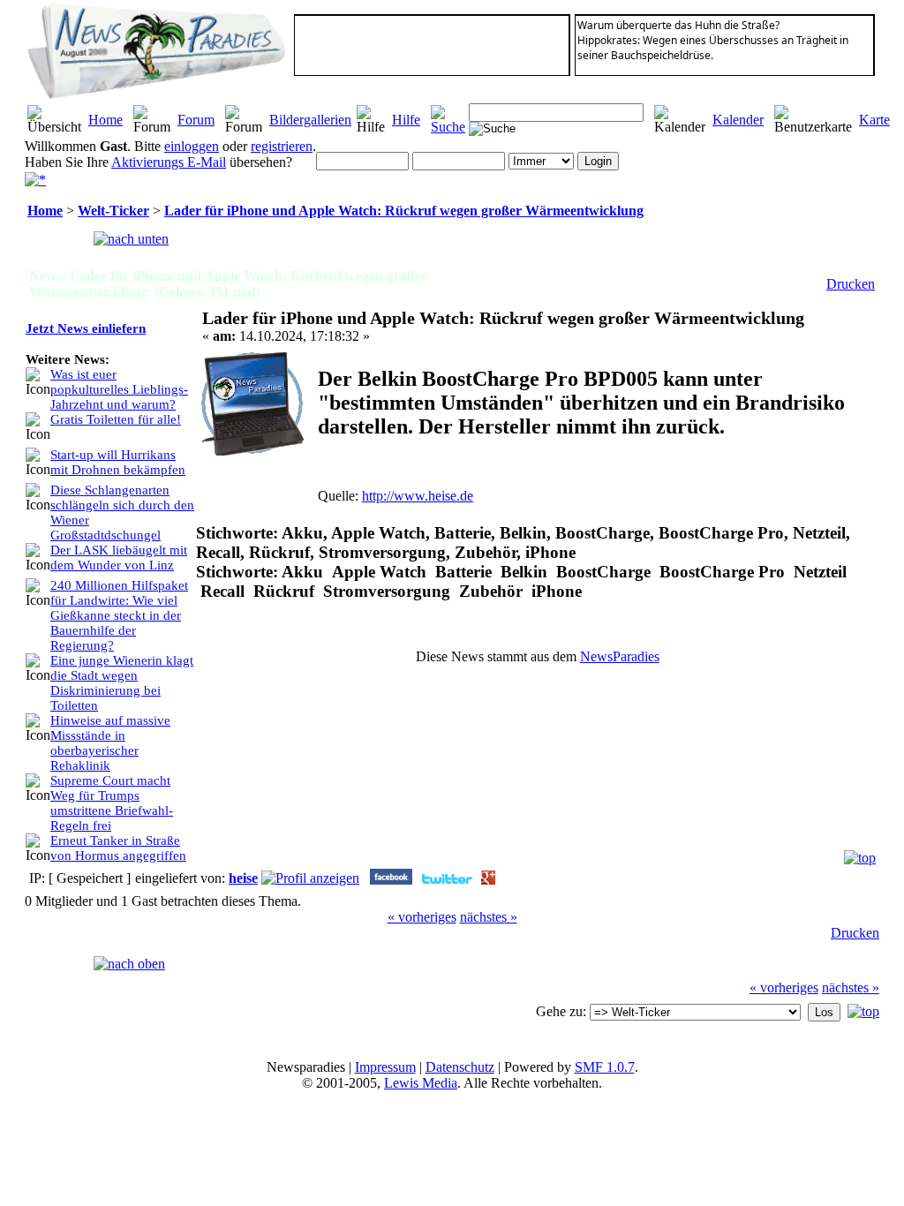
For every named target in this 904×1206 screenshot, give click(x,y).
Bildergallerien (310, 119)
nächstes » (488, 916)
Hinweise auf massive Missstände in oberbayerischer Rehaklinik (110, 743)
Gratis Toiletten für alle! (115, 419)
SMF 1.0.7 (605, 1066)
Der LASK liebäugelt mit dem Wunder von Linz (118, 557)
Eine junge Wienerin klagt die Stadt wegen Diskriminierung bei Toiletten (121, 682)
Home (105, 119)
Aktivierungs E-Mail (168, 162)
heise (243, 878)
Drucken (850, 283)
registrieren (282, 146)
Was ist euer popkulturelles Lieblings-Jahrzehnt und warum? (119, 389)
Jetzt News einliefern (86, 328)
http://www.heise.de (417, 495)
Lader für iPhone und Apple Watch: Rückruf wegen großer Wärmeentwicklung (404, 210)
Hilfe (406, 119)
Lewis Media (420, 1082)
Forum (196, 119)
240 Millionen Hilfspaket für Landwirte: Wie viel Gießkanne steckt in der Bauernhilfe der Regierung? (119, 615)
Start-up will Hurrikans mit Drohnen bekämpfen (117, 462)
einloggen (191, 146)
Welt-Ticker (113, 210)
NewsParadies (619, 656)
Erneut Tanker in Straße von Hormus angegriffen (118, 848)
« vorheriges (422, 916)
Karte (874, 119)
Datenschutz (460, 1066)
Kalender (738, 119)
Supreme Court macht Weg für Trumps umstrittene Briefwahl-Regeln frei (111, 803)
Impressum (385, 1066)
